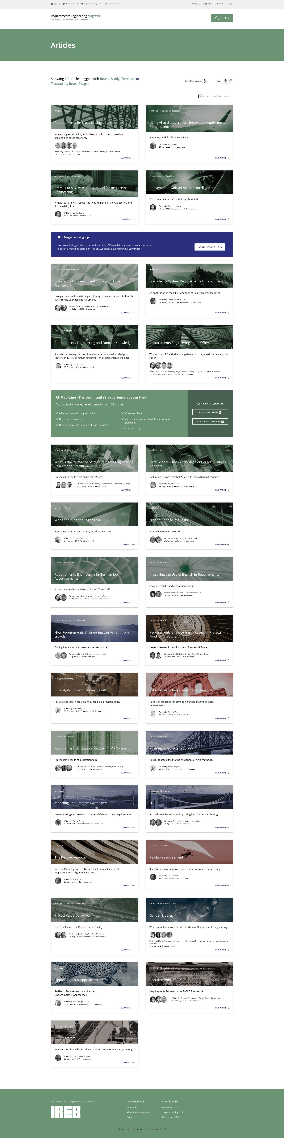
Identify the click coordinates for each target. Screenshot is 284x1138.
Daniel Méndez (92, 483)
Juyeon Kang (196, 821)
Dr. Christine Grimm (182, 654)
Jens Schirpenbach (81, 1001)
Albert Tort (77, 879)
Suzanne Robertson (86, 306)
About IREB (132, 1107)
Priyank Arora (173, 483)
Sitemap (121, 1129)
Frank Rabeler (174, 875)
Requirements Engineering (76, 17)
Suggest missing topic (210, 247)
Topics (224, 18)
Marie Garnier (179, 592)
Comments (207, 4)
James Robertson (103, 306)
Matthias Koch (100, 654)
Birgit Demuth (191, 538)
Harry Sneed (178, 538)
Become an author (171, 1117)
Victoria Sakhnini (104, 766)
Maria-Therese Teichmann (170, 941)
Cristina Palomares (189, 998)
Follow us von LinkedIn (208, 412)
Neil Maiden (173, 144)
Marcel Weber (101, 596)
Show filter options (193, 81)
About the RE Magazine (138, 1112)
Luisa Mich (91, 766)
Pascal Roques (79, 821)
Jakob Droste (99, 151)
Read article (126, 158)
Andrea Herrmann (166, 371)
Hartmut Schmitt (113, 151)
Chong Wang (194, 371)
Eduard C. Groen (70, 151)
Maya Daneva (181, 371)
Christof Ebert (174, 712)
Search (230, 4)
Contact (130, 1117)
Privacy (141, 1129)
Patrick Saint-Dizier (195, 592)
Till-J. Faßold (78, 364)
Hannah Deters (86, 151)
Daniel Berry (117, 766)
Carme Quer (204, 998)
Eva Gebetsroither (191, 941)
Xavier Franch (106, 483)
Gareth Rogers (79, 708)
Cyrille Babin (78, 213)
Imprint (131, 1129)
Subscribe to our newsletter (208, 421)
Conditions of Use (156, 1129)
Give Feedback (169, 1107)
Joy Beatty (82, 934)
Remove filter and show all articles (216, 96)
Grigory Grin (78, 538)
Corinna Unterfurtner (209, 941)
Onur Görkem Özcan (200, 654)
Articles (196, 4)
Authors (220, 4)
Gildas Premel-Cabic (176, 299)
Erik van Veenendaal (81, 1056)
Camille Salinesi (174, 206)
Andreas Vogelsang (122, 483)
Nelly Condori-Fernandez (211, 371)
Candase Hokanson (96, 934)
